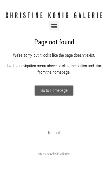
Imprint (54, 132)
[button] (54, 26)
